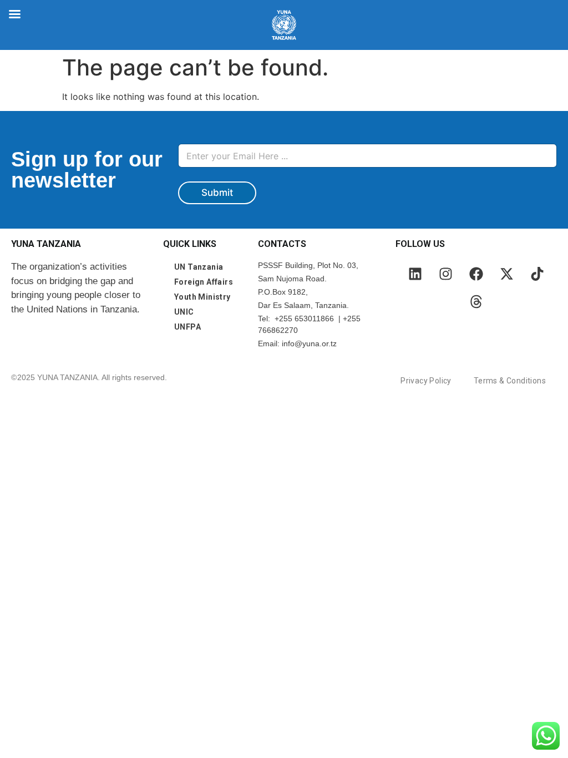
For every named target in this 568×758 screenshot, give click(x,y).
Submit (217, 192)
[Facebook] (476, 273)
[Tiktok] (537, 273)
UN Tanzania (198, 266)
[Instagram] (445, 273)
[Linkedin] (415, 273)
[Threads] (476, 301)
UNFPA (187, 326)
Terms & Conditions (510, 380)
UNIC (184, 311)
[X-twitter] (506, 273)
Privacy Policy (426, 380)
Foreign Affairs (203, 281)
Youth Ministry (202, 296)
